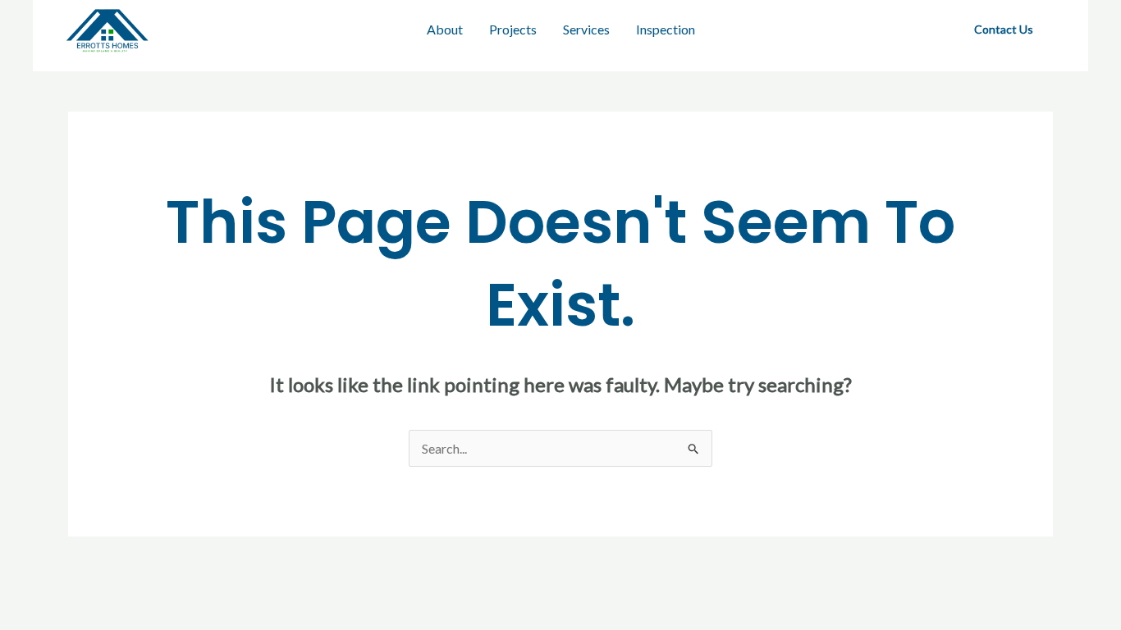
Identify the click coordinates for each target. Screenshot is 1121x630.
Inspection (665, 29)
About (445, 29)
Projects (513, 29)
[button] (1003, 29)
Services (586, 29)
